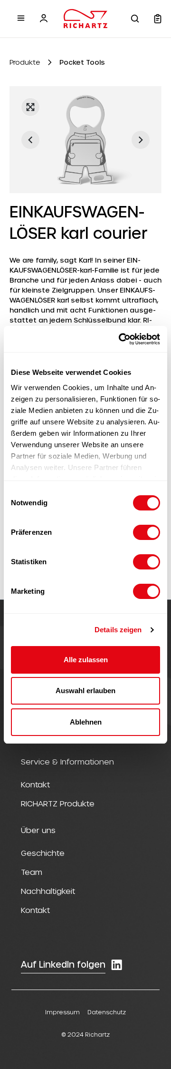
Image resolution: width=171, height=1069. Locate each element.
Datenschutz (106, 1012)
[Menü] (21, 18)
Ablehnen (86, 722)
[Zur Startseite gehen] (85, 19)
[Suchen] (135, 18)
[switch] (146, 532)
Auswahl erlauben (85, 691)
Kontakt (35, 784)
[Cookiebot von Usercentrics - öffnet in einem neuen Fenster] (120, 339)
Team (31, 871)
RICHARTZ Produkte (58, 803)
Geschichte (43, 852)
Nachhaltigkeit (48, 890)
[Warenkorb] (157, 18)
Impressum (62, 1012)
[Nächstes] (140, 139)
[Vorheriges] (30, 139)
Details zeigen (118, 630)
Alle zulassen (86, 660)
